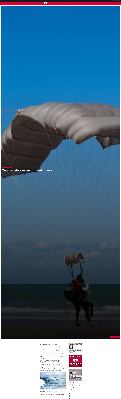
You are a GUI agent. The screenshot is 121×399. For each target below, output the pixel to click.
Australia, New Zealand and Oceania (6, 167)
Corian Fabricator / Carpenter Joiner (73, 387)
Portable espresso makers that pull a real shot (77, 347)
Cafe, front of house (71, 384)
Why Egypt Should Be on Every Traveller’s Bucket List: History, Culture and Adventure (77, 351)
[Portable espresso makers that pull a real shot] (71, 347)
